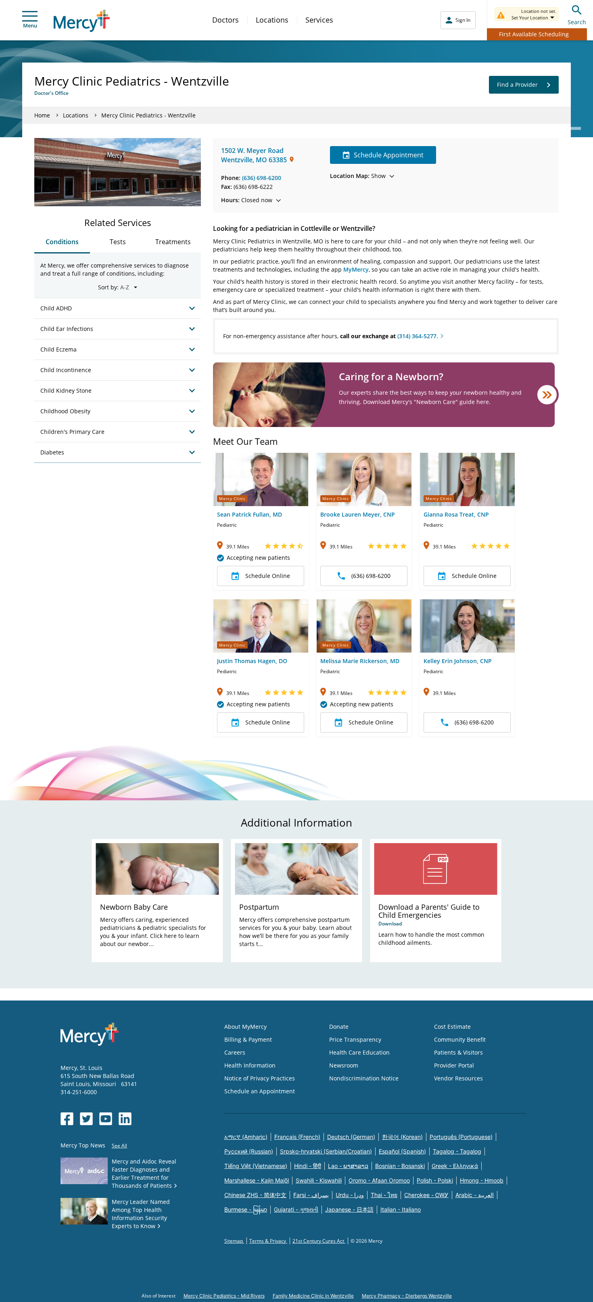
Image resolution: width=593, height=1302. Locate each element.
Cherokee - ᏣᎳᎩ (426, 1194)
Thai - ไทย (384, 1194)
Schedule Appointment (389, 155)
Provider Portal (454, 1065)
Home (42, 115)
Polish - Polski (435, 1180)
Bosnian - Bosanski (400, 1165)
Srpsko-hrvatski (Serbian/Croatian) (326, 1151)
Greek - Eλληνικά (455, 1165)
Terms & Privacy (268, 1240)
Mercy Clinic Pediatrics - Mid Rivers (224, 1296)
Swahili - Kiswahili (319, 1180)
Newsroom (343, 1065)
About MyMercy (245, 1026)
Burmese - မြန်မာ (245, 1209)
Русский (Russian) (248, 1151)
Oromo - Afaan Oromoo (379, 1180)
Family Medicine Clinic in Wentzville (313, 1296)
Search (577, 22)
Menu (30, 25)
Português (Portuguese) (461, 1136)
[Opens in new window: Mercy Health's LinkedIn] (125, 1118)
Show (358, 176)
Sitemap (234, 1240)
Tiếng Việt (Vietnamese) (255, 1165)
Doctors (225, 20)
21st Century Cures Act (318, 1240)
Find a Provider (517, 84)
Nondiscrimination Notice (364, 1078)
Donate (339, 1026)
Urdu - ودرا (350, 1194)
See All (119, 1145)
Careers (234, 1052)
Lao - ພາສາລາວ (348, 1165)
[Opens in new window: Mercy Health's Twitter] (86, 1118)
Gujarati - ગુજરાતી (296, 1209)
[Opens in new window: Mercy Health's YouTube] (105, 1118)
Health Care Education (359, 1052)
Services (319, 20)
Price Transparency (355, 1039)
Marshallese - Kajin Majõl (256, 1180)
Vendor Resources (458, 1078)
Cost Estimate (452, 1026)
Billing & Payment (248, 1039)
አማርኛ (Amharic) (245, 1136)
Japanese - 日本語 (349, 1209)
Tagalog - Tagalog (457, 1151)
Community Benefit (460, 1039)
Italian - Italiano (400, 1209)
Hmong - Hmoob (481, 1180)
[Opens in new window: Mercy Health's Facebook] (67, 1118)
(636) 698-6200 (261, 178)
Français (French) (297, 1136)
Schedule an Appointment (259, 1091)
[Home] (82, 21)
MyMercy (356, 269)
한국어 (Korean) (402, 1136)
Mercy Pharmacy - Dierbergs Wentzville (407, 1296)
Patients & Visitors (458, 1052)
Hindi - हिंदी (307, 1165)
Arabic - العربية (474, 1194)
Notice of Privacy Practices (259, 1078)
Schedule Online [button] (267, 576)
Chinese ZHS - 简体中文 (255, 1194)
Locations (272, 20)
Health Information (250, 1065)
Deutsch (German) (351, 1136)
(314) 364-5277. (417, 336)
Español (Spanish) (402, 1151)
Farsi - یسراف (311, 1194)
